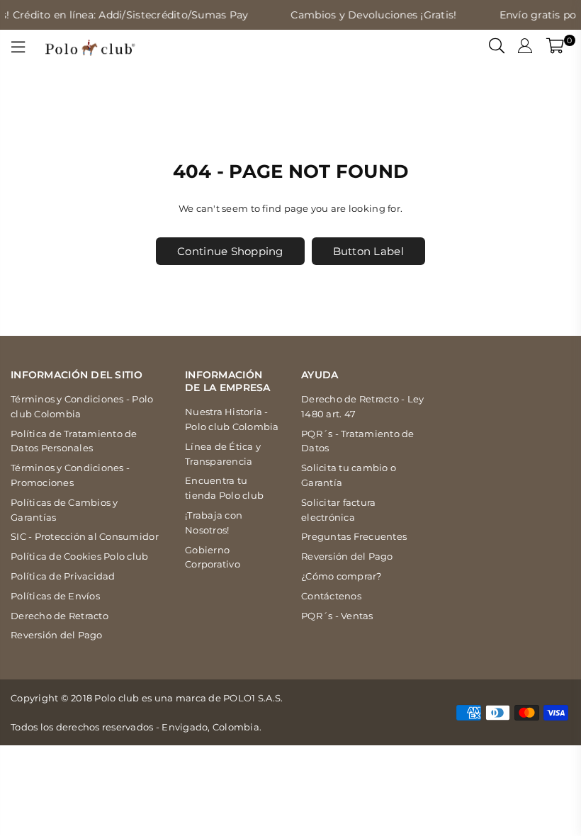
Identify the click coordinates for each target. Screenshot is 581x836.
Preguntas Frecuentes (354, 536)
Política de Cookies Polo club (80, 556)
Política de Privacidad (63, 576)
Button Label (368, 251)
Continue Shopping (230, 251)
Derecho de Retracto (59, 615)
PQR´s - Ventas (337, 615)
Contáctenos (331, 595)
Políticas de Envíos (55, 595)
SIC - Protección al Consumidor (85, 536)
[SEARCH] (497, 47)
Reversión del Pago (57, 634)
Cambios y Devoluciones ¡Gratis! (367, 15)
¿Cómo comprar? (341, 576)
